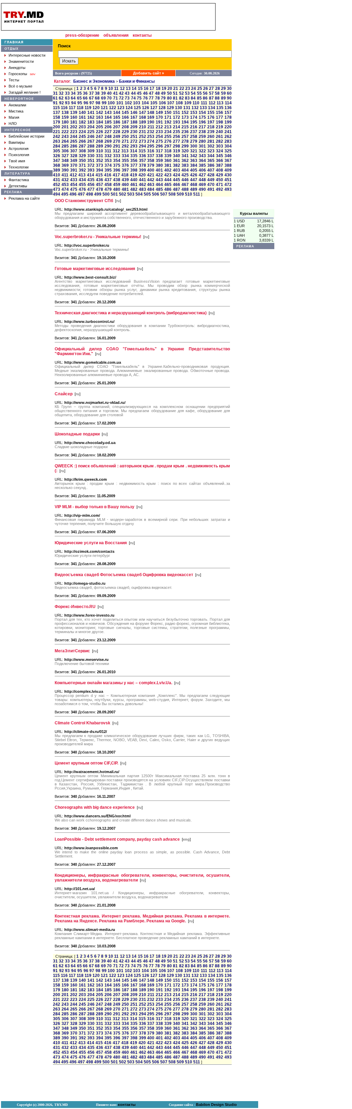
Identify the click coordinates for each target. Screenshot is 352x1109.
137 (56, 112)
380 (159, 165)
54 (193, 93)
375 (116, 165)
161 (82, 117)
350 (82, 160)
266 (82, 141)
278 (185, 141)
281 (210, 141)
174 (193, 117)
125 (137, 107)
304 (228, 146)
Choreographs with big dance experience (95, 807)
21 (175, 88)
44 (133, 93)
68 (97, 98)
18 (158, 88)
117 (72, 107)
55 (199, 93)
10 (110, 88)
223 (73, 131)
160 (73, 117)
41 (115, 93)
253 (150, 136)
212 (159, 127)
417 (116, 175)
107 (170, 103)
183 (91, 122)
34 (73, 93)
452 (56, 184)
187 (125, 122)
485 (159, 189)
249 (116, 136)
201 (65, 127)
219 (219, 127)
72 (121, 98)
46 (145, 93)
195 (193, 122)
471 (219, 184)
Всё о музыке (20, 86)
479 (108, 189)
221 (56, 131)
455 (82, 184)
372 (91, 165)
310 (99, 151)
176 (210, 117)
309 (91, 151)
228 (116, 131)
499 (97, 194)
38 (97, 93)
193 (176, 122)
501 (114, 194)
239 (210, 131)
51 (175, 93)
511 (196, 194)
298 (176, 146)
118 (80, 107)
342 (193, 155)
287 (82, 146)
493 (228, 189)
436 (99, 179)
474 (65, 189)
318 (168, 151)
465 (168, 184)
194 (185, 122)
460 (125, 184)
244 (73, 136)
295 (150, 146)
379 (150, 165)
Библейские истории (26, 136)
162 (91, 117)
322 (202, 151)
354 (116, 160)
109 (187, 103)
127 (153, 107)
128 (162, 107)
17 (152, 88)
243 (65, 136)
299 (185, 146)
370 (73, 165)
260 (210, 136)
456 (91, 184)
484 (150, 189)
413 (82, 175)
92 (61, 103)
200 (56, 127)
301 (202, 146)
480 (116, 189)
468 (193, 184)
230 (134, 131)
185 (108, 122)
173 (185, 117)
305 (56, 151)
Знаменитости (21, 61)
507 (163, 194)
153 (193, 112)
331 (99, 155)
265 (73, 141)
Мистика (16, 111)
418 (125, 175)
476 (82, 189)
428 (210, 175)
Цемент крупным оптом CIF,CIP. (86, 763)
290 (108, 146)
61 (55, 98)
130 (178, 107)
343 (202, 155)
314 (133, 151)
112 (212, 103)
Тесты (14, 80)
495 (64, 194)
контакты (142, 35)
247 (99, 136)
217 (202, 127)
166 (125, 117)
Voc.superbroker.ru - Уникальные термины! (98, 236)
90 (229, 98)
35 (79, 93)
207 (116, 127)
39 (103, 93)
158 (56, 117)
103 (136, 103)
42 (121, 93)
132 (195, 107)
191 (159, 122)
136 (228, 107)
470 (210, 184)
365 (210, 160)
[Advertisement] (253, 106)
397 (125, 170)
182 (82, 122)
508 (172, 194)
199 (228, 122)
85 (199, 98)
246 (91, 136)
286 (73, 146)
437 (108, 179)
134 (211, 107)
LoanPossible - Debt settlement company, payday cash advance (117, 839)
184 (99, 122)
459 (116, 184)
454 (73, 184)
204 (91, 127)
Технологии (19, 167)
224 (82, 131)
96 (86, 103)
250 (125, 136)
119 (88, 107)
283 (228, 141)
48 (157, 93)
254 (159, 136)
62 (61, 98)
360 (168, 160)
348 (65, 160)
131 (186, 107)
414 (90, 175)
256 (176, 136)
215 (185, 127)
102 (128, 103)
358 (150, 160)
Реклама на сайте (24, 198)
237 (193, 131)
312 (116, 151)
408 (219, 170)
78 (157, 98)
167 (134, 117)
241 (228, 131)
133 (203, 107)
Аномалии (17, 105)
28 (217, 88)
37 (91, 93)
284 (56, 146)
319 (176, 151)
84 (193, 98)
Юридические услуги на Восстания (91, 542)
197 (210, 122)
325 (228, 151)
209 (134, 127)
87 (211, 98)
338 (159, 155)
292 (125, 146)
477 (91, 189)
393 (91, 170)
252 (142, 136)
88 (217, 98)
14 (134, 88)
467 (185, 184)
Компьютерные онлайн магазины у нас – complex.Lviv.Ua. (113, 682)
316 (150, 151)
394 (99, 170)
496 (73, 194)
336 (142, 155)
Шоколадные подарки (77, 434)
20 (169, 88)
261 (219, 136)
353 (108, 160)
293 (134, 146)
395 (108, 170)
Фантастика (19, 180)
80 (169, 98)
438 (116, 179)
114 (228, 103)
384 (193, 165)
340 (176, 155)
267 (91, 141)
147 (142, 112)
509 (180, 194)
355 (125, 160)
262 (228, 136)
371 (82, 165)
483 (142, 189)
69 (103, 98)
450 (219, 179)
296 (159, 146)
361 (176, 160)
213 (168, 127)
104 (145, 103)
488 (185, 189)
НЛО (13, 123)
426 (193, 175)
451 (228, 179)
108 (179, 103)
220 (228, 127)
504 (139, 194)
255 (168, 136)
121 (104, 107)
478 (99, 189)
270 (116, 141)
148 (150, 112)
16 (146, 88)
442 (150, 179)
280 (202, 141)
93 (67, 103)
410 (56, 175)
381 (168, 165)
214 (176, 127)
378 (142, 165)
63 (67, 98)
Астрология (19, 149)
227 (108, 131)
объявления (116, 35)
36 (85, 93)
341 (185, 155)
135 (219, 107)
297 (168, 146)
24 (193, 88)
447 (193, 179)
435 (91, 179)
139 (73, 112)
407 (210, 170)
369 (65, 165)
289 (99, 146)
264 (65, 141)
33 (67, 93)
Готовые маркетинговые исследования (95, 268)
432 (65, 179)
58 (217, 93)
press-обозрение (82, 35)
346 (228, 155)
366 (219, 160)
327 (65, 155)
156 (219, 112)
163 (99, 117)
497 (81, 194)
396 (116, 170)
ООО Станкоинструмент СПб (84, 200)
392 (82, 170)
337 (150, 155)
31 (55, 93)
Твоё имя (17, 161)
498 (89, 194)
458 (108, 184)
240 (219, 131)
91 (55, 103)
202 (73, 127)
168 (142, 117)
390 (65, 170)
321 (193, 151)
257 (185, 136)
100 (111, 103)
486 (168, 189)
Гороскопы (18, 74)
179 (56, 122)
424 (176, 175)
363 (193, 160)
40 (109, 93)
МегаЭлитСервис (72, 651)
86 (205, 98)
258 (193, 136)
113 (220, 103)
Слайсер (64, 394)
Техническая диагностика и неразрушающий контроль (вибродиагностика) (131, 313)
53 (187, 93)
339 (168, 155)
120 (96, 107)
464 (159, 184)
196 (202, 122)
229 (125, 131)
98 (98, 103)
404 (185, 170)
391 (73, 170)
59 (223, 93)
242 (56, 136)
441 (142, 179)
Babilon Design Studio (216, 1104)
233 (159, 131)
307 (73, 151)
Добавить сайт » (148, 73)
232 (150, 131)
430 (228, 175)
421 (150, 175)
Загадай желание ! (25, 92)
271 (125, 141)
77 (151, 98)
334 (125, 155)
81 (175, 98)
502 (122, 194)
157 (228, 112)
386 (210, 165)
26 (205, 88)
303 (219, 146)
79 (163, 98)
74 (133, 98)
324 (219, 151)
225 (91, 131)
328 (73, 155)
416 (107, 175)
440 (134, 179)
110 (195, 103)
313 (125, 151)
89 (223, 98)
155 (210, 112)
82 (181, 98)
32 (61, 93)
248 (108, 136)
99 (104, 103)
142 (99, 112)
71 (115, 98)
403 (176, 170)
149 (159, 112)
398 (134, 170)
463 (150, 184)
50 (169, 93)
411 (65, 175)
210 (142, 127)
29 (223, 88)
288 (91, 146)
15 (140, 88)
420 (142, 175)
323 (210, 151)
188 (134, 122)
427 (202, 175)
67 (91, 98)
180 (65, 122)
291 (116, 146)
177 (219, 117)
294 (142, 146)
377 (134, 165)
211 (150, 127)
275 (159, 141)
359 (159, 160)
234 (168, 131)
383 (185, 165)
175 (202, 117)
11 (116, 88)
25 (199, 88)
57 (211, 93)
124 (129, 107)
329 (82, 155)
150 (168, 112)
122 (112, 107)
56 (205, 93)
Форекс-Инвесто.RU (75, 606)
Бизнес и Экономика (94, 81)
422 (159, 175)
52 (181, 93)
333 (116, 155)
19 (164, 88)
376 (125, 165)
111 (204, 103)
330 (91, 155)
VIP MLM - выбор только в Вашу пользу (94, 506)
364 (202, 160)
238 (202, 131)
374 (108, 165)
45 (139, 93)
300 (193, 146)
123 (120, 107)
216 (193, 127)
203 (82, 127)
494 (56, 194)
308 (82, 151)
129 (170, 107)
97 (91, 103)
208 (125, 127)
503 (130, 194)
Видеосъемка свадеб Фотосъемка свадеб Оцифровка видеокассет (124, 574)
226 (99, 131)
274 (150, 141)
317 (159, 151)
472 (228, 184)
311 (107, 151)
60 (229, 93)
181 (73, 122)
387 (219, 165)
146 (134, 112)
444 (168, 179)
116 (64, 107)
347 (56, 160)
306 (65, 151)
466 (176, 184)
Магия (14, 117)
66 (85, 98)
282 (219, 141)
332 (108, 155)
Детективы (18, 186)
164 (108, 117)
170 (159, 117)
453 (65, 184)
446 (185, 179)
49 (163, 93)
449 (210, 179)
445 (176, 179)
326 (56, 155)
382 (176, 165)
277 (176, 141)
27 (211, 88)
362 (185, 160)
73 (127, 98)
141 (91, 112)
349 (73, 160)
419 (133, 175)
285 (65, 146)
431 (56, 179)
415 (99, 175)
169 (150, 117)
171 (168, 117)
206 (108, 127)
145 (125, 112)
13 (128, 88)
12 (122, 88)
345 (219, 155)
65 (79, 98)
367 (228, 160)
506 (155, 194)
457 (99, 184)
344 (210, 155)
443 (159, 179)
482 (134, 189)
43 (127, 93)
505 (147, 194)
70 (109, 98)
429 (219, 175)
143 (108, 112)
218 (210, 127)
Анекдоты (17, 68)
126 (145, 107)
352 (99, 160)
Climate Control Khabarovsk (82, 723)
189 (142, 122)
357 (142, 160)
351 (91, 160)
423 (168, 175)
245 (82, 136)
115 (56, 107)
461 (134, 184)
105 (153, 103)
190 (150, 122)
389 (56, 170)
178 (228, 117)
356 (134, 160)
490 (202, 189)
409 (228, 170)
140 (82, 112)
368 (56, 165)
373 (99, 165)
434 (82, 179)
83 (187, 98)
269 (108, 141)
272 (134, 141)
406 (202, 170)
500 (106, 194)
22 (181, 88)
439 (125, 179)
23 (187, 88)
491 (210, 189)
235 (176, 131)
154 (202, 112)
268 (99, 141)
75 (139, 98)
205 (99, 127)
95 (79, 103)
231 (142, 131)
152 (185, 112)
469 (202, 184)
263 (56, 141)
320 (185, 151)
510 (188, 194)
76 (145, 98)
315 (142, 151)
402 (168, 170)
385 (202, 165)
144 (116, 112)
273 (142, 141)
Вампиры (17, 142)
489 (193, 189)
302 (210, 146)
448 (202, 179)
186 (116, 122)
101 (119, 103)
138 (65, 112)
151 (176, 112)
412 (73, 175)
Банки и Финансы (137, 81)
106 (162, 103)
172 (176, 117)
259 (202, 136)
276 (168, 141)
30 (229, 88)
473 (56, 189)
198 (219, 122)
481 (125, 189)
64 (73, 98)
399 (142, 170)
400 (150, 170)
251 (134, 136)
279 (193, 141)
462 (142, 184)
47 (151, 93)
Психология (19, 155)
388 (228, 165)
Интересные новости (27, 55)
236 (185, 131)
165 (116, 117)
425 (185, 175)
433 (73, 179)
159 (65, 117)
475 (73, 189)
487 (176, 189)
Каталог (62, 81)
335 (134, 155)
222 (65, 131)
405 (193, 170)
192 (168, 122)
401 (159, 170)
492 (219, 189)
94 (73, 103)
